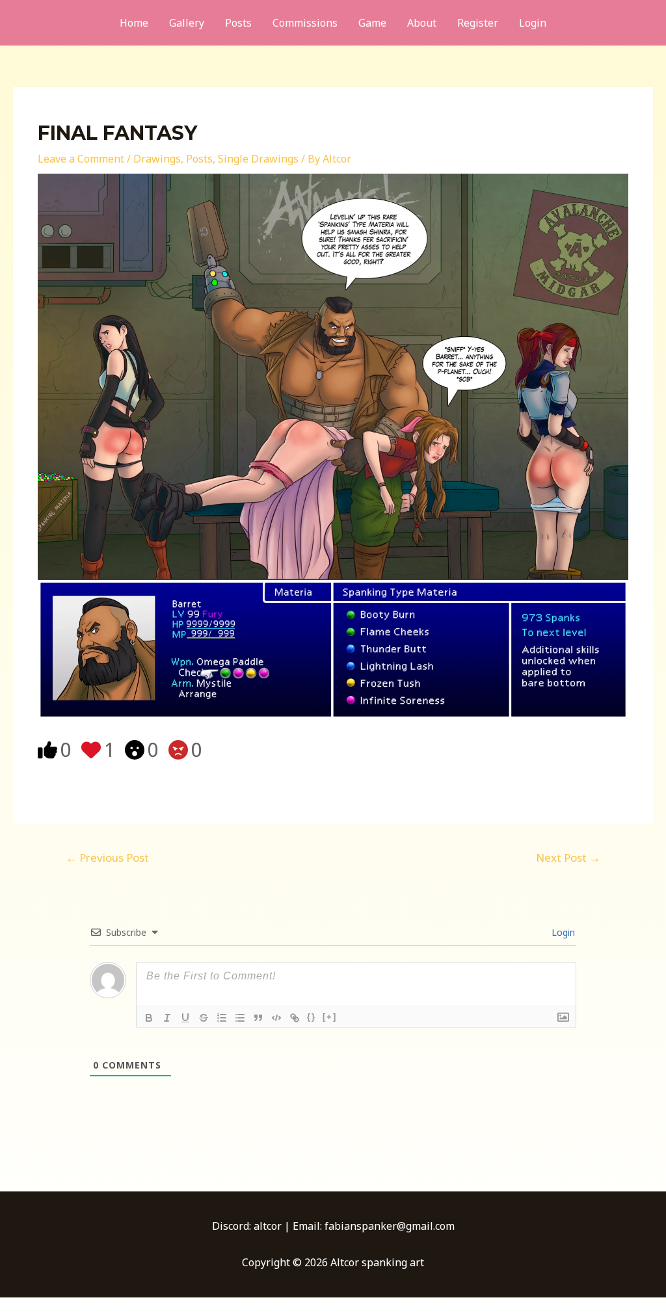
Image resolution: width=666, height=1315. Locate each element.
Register (477, 23)
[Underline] (185, 1018)
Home (134, 23)
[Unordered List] (240, 1018)
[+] (330, 1017)
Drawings (157, 159)
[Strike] (203, 1018)
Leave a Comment (81, 159)
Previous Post (107, 857)
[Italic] (167, 1018)
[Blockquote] (258, 1018)
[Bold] (149, 1018)
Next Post (568, 857)
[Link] (295, 1018)
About (421, 23)
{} (311, 1017)
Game (372, 23)
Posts (238, 23)
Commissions (305, 23)
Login (532, 23)
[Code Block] (276, 1018)
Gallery (186, 23)
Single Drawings (258, 159)
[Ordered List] (222, 1018)
